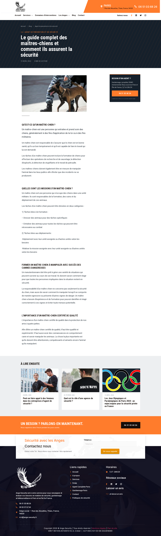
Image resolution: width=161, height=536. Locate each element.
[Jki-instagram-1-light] (145, 15)
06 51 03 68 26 (125, 93)
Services (27, 15)
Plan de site (112, 528)
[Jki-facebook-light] (131, 15)
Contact (81, 15)
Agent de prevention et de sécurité (46, 26)
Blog (74, 15)
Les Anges (63, 15)
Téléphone (87, 440)
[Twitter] (140, 15)
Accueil (18, 15)
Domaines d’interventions (45, 15)
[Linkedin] (136, 15)
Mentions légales (99, 528)
